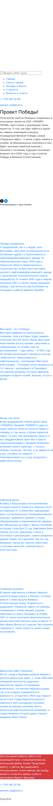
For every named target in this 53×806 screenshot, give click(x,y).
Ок (36, 777)
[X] (2, 201)
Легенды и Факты (16, 86)
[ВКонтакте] (6, 201)
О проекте (12, 89)
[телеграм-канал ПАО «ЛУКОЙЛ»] (18, 798)
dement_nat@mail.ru (11, 105)
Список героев (14, 82)
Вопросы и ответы (17, 93)
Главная (10, 78)
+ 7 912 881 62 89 (10, 99)
